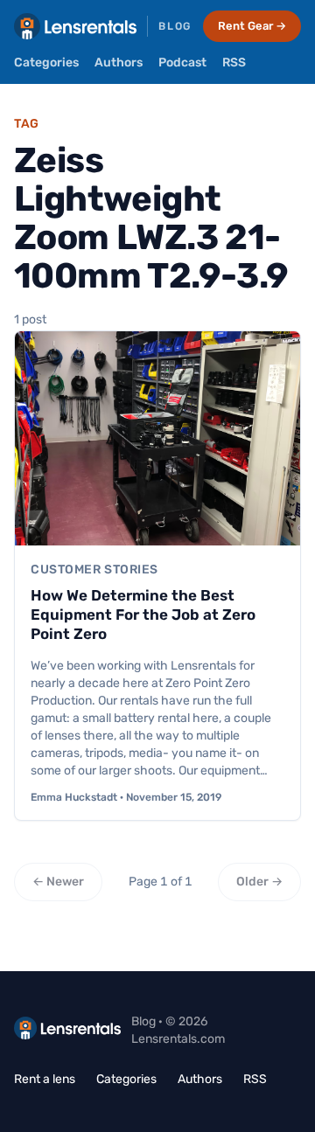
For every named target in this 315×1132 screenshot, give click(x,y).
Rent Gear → (252, 25)
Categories (46, 62)
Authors (118, 62)
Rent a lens (44, 1079)
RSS (234, 62)
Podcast (182, 62)
